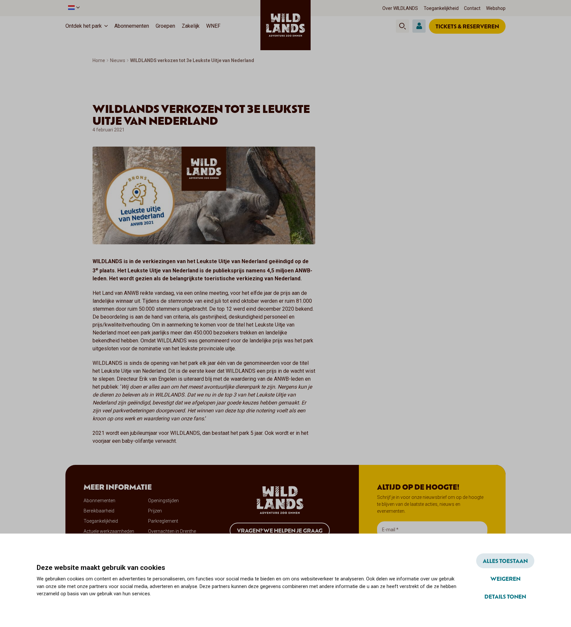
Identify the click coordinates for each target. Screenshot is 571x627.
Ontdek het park (83, 26)
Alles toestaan (505, 560)
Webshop (496, 8)
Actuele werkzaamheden (109, 531)
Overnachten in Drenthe (172, 531)
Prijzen (155, 510)
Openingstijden (163, 500)
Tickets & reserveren (467, 26)
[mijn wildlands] (419, 26)
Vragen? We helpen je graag (280, 530)
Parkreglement (163, 521)
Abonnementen (131, 26)
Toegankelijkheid (441, 8)
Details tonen (505, 596)
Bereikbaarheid (99, 510)
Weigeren (505, 578)
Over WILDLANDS (400, 8)
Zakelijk (191, 26)
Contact (472, 8)
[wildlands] (285, 25)
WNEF (213, 26)
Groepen (165, 26)
